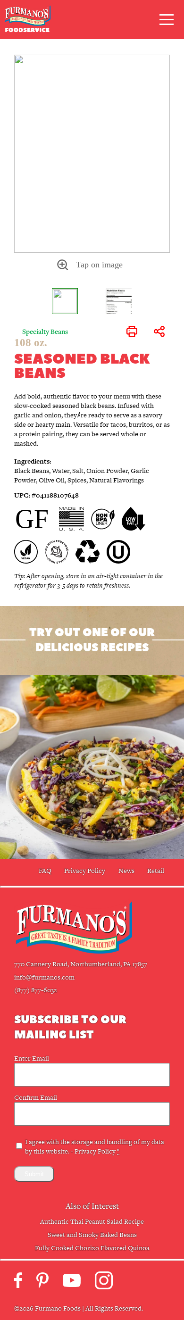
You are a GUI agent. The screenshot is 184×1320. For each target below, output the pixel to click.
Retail (155, 870)
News (126, 870)
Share (159, 331)
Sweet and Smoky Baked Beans (92, 1234)
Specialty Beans (45, 331)
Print (131, 331)
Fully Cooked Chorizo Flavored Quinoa (92, 1248)
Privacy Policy (84, 870)
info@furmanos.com (44, 977)
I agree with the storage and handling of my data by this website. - (94, 1146)
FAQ (45, 870)
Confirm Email (35, 1097)
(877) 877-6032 (35, 990)
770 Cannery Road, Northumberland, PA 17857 (80, 964)
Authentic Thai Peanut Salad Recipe (92, 1221)
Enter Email (31, 1058)
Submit (34, 1174)
